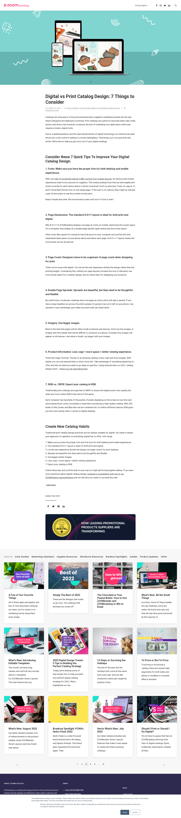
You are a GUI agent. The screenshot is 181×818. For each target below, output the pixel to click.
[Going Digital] (90, 527)
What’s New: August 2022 (22, 728)
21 (103, 764)
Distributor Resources (109, 108)
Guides (134, 557)
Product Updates (149, 557)
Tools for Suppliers (73, 794)
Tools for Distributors (74, 790)
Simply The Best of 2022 (66, 595)
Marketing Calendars (43, 557)
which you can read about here (73, 369)
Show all (8, 557)
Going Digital (141, 5)
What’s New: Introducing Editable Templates (22, 662)
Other (164, 557)
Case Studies (73, 108)
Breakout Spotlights (116, 557)
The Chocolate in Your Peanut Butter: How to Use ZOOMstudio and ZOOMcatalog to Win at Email (112, 601)
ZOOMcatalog (52, 110)
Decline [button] (135, 812)
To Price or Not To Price (154, 660)
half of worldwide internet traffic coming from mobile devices (83, 179)
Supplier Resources (88, 108)
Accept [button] (125, 812)
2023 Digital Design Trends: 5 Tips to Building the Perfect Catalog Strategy (68, 663)
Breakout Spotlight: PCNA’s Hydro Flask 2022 (68, 730)
